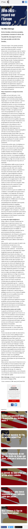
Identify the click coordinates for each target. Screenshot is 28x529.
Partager (4, 527)
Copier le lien (19, 527)
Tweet (11, 527)
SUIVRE (14, 400)
